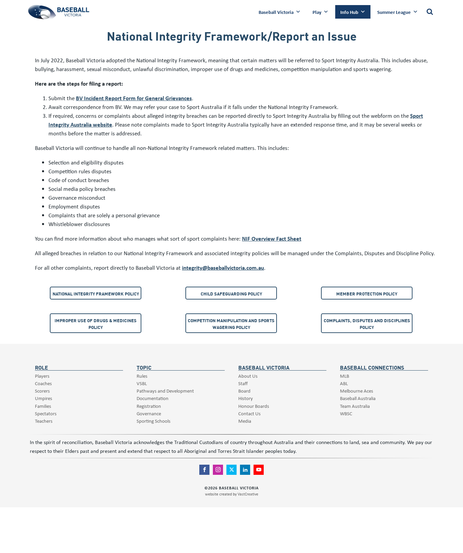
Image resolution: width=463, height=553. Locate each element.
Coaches (43, 383)
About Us (248, 376)
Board (244, 391)
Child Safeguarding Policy (231, 293)
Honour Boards (253, 406)
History (245, 398)
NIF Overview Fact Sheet (271, 238)
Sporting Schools (153, 421)
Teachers (44, 421)
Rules (142, 376)
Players (42, 376)
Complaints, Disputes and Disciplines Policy (367, 323)
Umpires (43, 398)
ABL (344, 383)
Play (317, 11)
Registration (149, 406)
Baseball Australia (358, 398)
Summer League (394, 11)
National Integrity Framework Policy (96, 293)
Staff (243, 383)
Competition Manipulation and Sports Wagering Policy (231, 323)
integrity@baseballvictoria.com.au (223, 267)
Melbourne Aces (356, 391)
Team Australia (355, 406)
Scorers (42, 391)
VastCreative (248, 493)
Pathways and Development (165, 391)
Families (43, 406)
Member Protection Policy (366, 293)
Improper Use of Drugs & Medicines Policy (96, 323)
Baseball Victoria (276, 11)
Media (244, 421)
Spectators (46, 413)
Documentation (152, 398)
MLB (344, 376)
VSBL (142, 383)
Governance (149, 413)
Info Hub (349, 11)
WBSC (346, 413)
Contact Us (249, 413)
